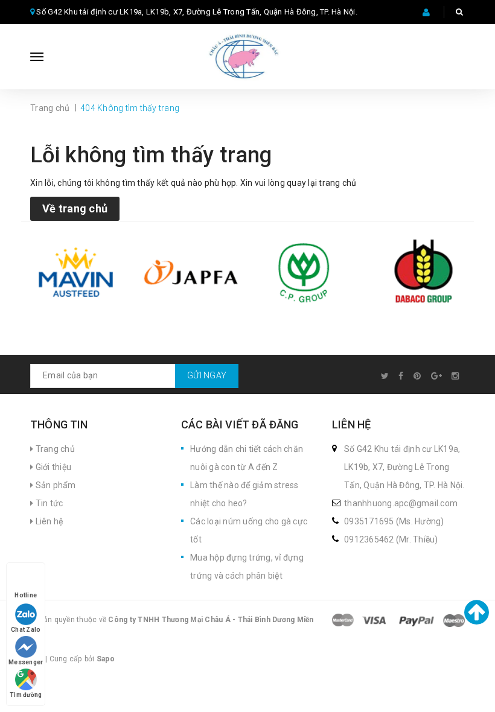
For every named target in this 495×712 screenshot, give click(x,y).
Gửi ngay (206, 375)
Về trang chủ (74, 208)
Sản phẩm (54, 485)
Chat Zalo (25, 629)
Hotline (25, 595)
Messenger (25, 662)
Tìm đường (26, 694)
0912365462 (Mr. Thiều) (391, 539)
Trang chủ (54, 449)
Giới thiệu (52, 467)
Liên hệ (48, 521)
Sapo (106, 659)
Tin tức (48, 503)
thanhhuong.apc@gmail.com (401, 503)
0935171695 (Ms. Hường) (394, 521)
